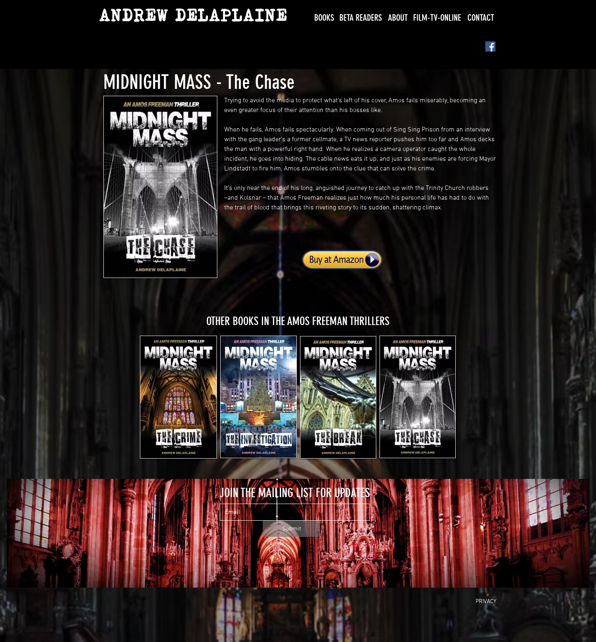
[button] (324, 17)
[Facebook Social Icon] (490, 46)
